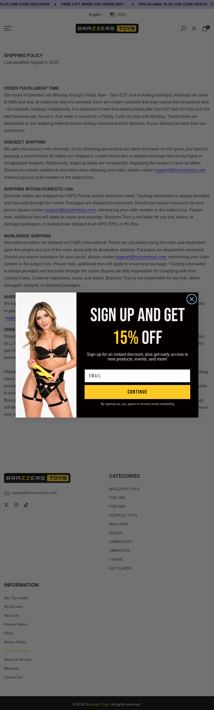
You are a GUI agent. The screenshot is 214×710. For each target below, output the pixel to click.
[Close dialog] (191, 299)
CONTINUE (137, 392)
